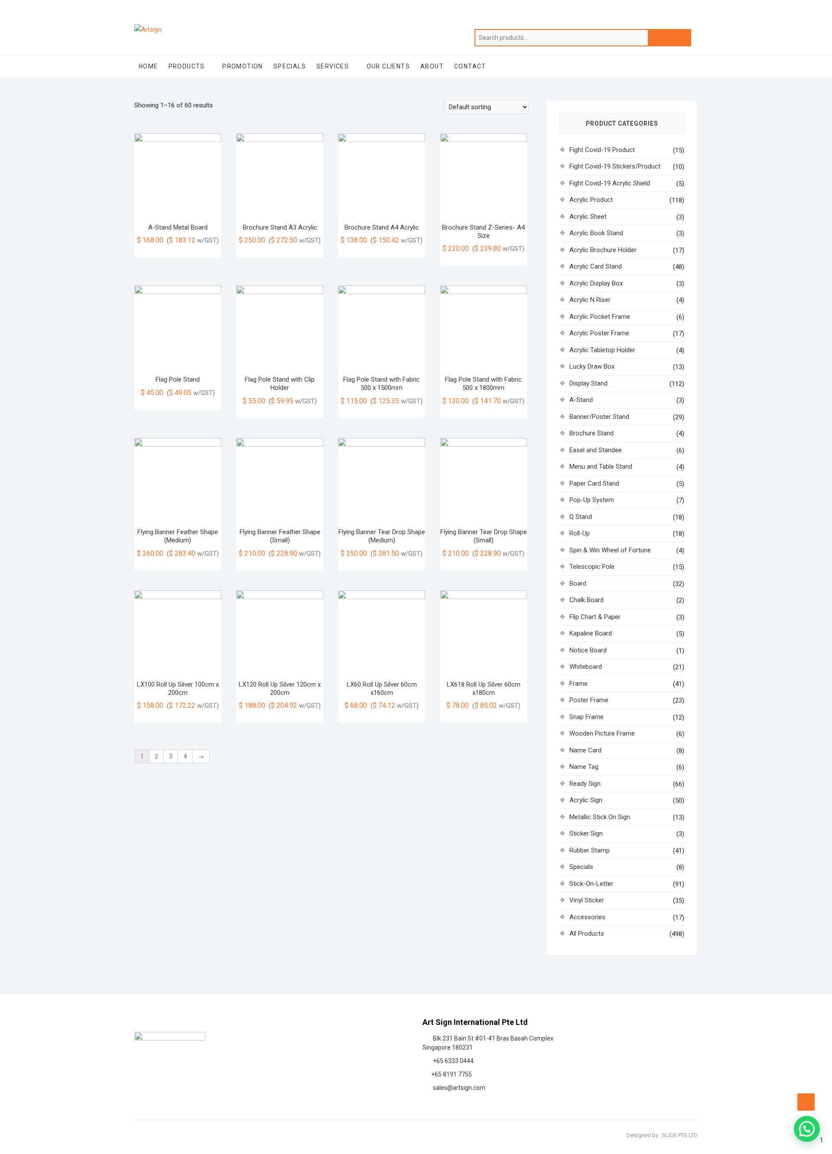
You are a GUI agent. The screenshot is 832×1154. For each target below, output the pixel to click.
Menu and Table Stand (600, 466)
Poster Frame (588, 700)
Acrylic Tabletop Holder (602, 350)
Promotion (242, 66)
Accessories (587, 917)
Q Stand (580, 517)
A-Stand (581, 400)
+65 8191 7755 (450, 1074)
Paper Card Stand (594, 483)
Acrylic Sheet (588, 216)
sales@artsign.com (457, 1087)
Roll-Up (579, 533)
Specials (289, 66)
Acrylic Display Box (596, 283)
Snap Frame (586, 717)
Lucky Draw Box (591, 366)
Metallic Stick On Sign (599, 817)
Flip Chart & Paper (595, 617)
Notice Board (588, 650)
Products (187, 66)
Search (669, 37)
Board (577, 583)
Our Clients (388, 66)
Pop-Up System (591, 500)
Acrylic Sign (585, 800)
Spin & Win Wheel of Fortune (610, 550)
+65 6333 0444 (452, 1060)
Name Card (585, 750)
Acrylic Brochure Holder (603, 250)
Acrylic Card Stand (595, 266)
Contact (470, 66)
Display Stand (588, 383)
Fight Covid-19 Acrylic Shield (609, 183)
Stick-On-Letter (591, 884)
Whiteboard (585, 667)
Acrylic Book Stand (596, 233)
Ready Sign (585, 784)
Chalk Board (586, 600)
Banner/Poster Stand (599, 417)
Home (148, 66)
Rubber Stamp (589, 850)
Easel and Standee (595, 450)
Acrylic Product (591, 200)
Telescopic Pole (591, 567)
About (432, 66)
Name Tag (583, 767)
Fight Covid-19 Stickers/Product (614, 166)
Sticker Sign (586, 833)
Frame (578, 683)
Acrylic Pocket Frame (599, 317)
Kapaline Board (590, 633)
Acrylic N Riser (590, 300)
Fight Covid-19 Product (602, 150)
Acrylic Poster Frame (599, 333)
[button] (807, 1129)
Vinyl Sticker (586, 900)
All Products (586, 933)
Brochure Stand (591, 433)
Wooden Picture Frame (602, 733)
